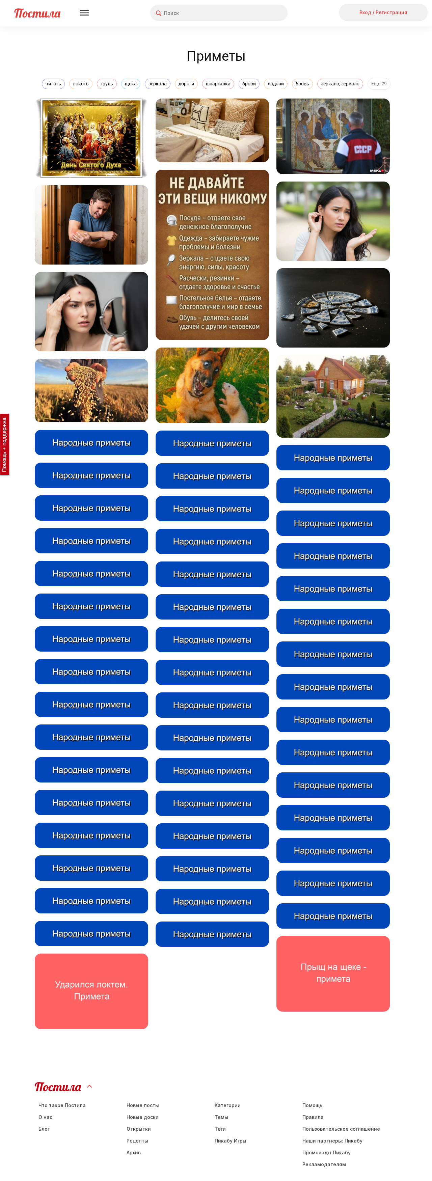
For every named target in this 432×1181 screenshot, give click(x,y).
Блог (44, 1129)
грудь (107, 83)
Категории (228, 1105)
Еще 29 (379, 83)
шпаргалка (218, 83)
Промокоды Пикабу (326, 1152)
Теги (220, 1129)
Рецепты (137, 1141)
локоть (81, 83)
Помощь (312, 1105)
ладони (276, 83)
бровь (302, 83)
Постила (37, 13)
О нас (45, 1117)
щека (131, 83)
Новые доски (143, 1117)
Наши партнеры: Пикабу (332, 1141)
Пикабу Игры (230, 1141)
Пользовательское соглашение (341, 1129)
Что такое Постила (62, 1105)
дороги (186, 83)
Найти (257, 13)
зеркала (157, 83)
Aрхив (134, 1152)
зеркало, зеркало (340, 83)
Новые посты (143, 1105)
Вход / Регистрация (383, 12)
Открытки (139, 1129)
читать (53, 83)
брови (249, 83)
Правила (313, 1117)
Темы (221, 1117)
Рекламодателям (324, 1164)
